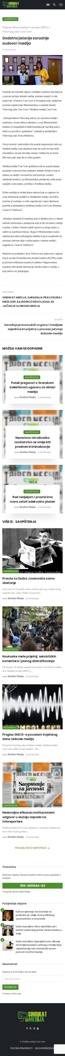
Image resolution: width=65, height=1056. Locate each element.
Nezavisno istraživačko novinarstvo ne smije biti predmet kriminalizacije (33, 442)
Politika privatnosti (21, 1048)
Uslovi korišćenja (45, 1048)
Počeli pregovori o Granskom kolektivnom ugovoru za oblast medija (32, 387)
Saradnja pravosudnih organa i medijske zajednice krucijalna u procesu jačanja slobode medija (33, 329)
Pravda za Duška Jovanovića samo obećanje (28, 580)
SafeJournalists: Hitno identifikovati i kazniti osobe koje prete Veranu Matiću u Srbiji (39, 930)
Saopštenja (10, 19)
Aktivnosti (10, 727)
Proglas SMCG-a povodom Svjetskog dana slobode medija (29, 737)
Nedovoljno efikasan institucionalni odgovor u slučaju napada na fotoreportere (28, 817)
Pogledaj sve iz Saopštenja (31, 848)
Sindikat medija (27, 397)
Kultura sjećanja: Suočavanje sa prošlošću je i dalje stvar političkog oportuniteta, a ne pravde (35, 915)
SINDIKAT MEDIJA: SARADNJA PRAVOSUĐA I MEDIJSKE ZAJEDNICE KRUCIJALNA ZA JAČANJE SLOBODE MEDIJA (32, 301)
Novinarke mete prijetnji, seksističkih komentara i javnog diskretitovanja (29, 658)
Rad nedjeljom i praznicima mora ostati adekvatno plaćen (32, 499)
